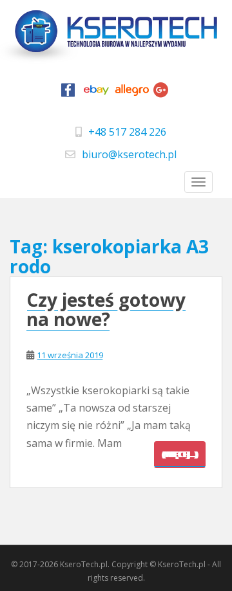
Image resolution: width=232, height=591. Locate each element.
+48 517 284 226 (127, 132)
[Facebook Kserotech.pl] (68, 93)
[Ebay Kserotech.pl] (97, 93)
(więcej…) (179, 454)
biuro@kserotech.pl (129, 154)
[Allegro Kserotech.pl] (132, 93)
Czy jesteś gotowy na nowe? (106, 309)
